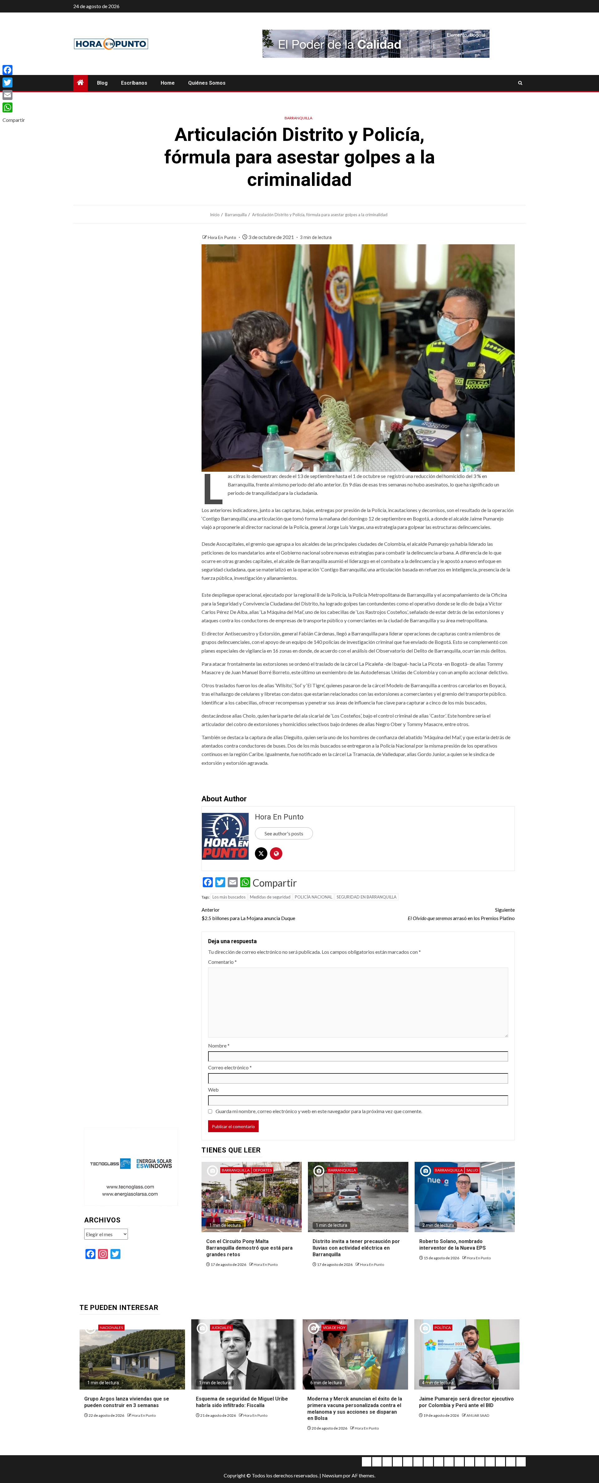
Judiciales (221, 1327)
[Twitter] (13, 82)
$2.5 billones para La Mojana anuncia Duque (248, 914)
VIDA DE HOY (334, 1327)
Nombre (219, 1045)
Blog (102, 83)
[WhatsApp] (13, 107)
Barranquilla (298, 118)
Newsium (332, 1475)
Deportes (262, 1170)
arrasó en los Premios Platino (461, 914)
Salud (472, 1170)
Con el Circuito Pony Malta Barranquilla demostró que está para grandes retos (249, 1247)
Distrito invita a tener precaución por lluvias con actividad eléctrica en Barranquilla (356, 1247)
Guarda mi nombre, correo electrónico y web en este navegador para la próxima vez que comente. (319, 1111)
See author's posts (284, 833)
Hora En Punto (222, 237)
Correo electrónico (230, 1067)
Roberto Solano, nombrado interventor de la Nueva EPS (452, 1244)
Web (213, 1089)
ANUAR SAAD (477, 1415)
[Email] (13, 95)
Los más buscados (229, 896)
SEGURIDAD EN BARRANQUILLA (367, 896)
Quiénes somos (207, 83)
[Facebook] (13, 70)
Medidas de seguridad (270, 896)
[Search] (520, 83)
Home (168, 83)
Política (443, 1327)
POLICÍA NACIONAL (313, 896)
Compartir (275, 883)
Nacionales (111, 1327)
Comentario (222, 962)
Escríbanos (134, 83)
